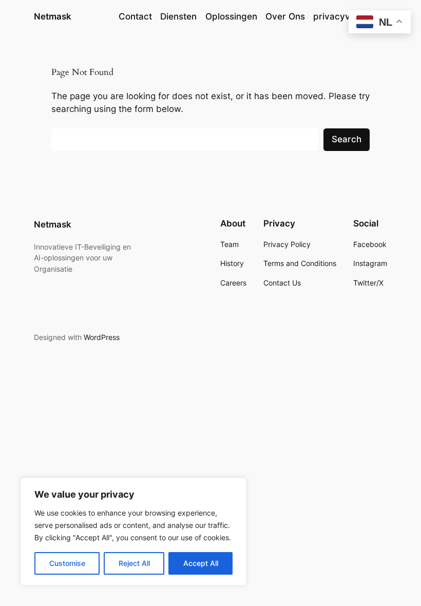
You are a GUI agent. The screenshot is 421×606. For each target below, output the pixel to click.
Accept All (200, 563)
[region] (133, 531)
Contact (135, 16)
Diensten (178, 16)
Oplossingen (231, 16)
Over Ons (285, 16)
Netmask (52, 16)
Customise (67, 563)
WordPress (102, 337)
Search (346, 139)
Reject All (134, 563)
